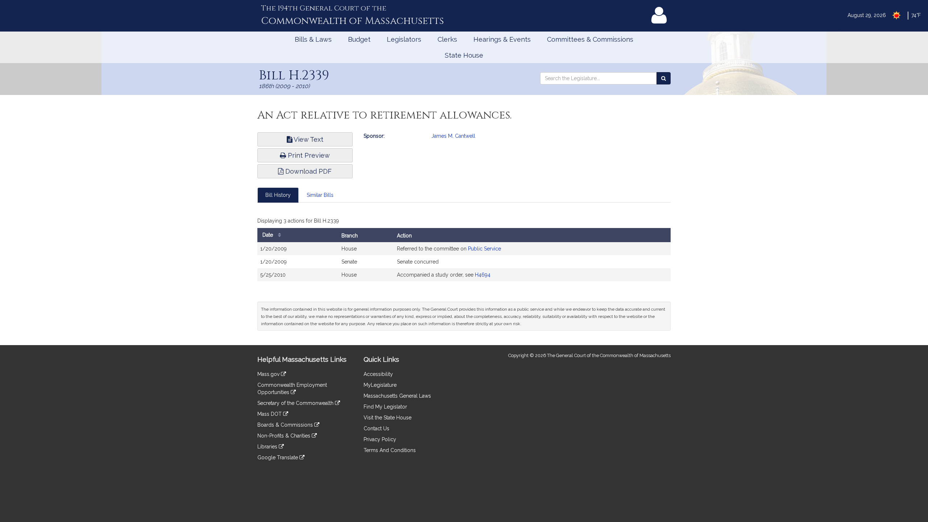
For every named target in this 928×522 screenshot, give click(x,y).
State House (464, 55)
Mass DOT (270, 414)
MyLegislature (380, 385)
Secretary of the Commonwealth (296, 403)
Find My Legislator (385, 407)
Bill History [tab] (278, 195)
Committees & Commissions (590, 39)
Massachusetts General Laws (397, 396)
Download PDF (307, 171)
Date (268, 235)
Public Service (484, 249)
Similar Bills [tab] (320, 195)
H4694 (482, 275)
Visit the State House (387, 417)
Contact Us (376, 428)
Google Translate (278, 457)
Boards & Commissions (285, 425)
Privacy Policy (380, 439)
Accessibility (378, 374)
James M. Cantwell (453, 136)
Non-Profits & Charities (284, 436)
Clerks (447, 39)
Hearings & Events (502, 39)
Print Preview (308, 155)
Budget (359, 39)
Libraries (268, 447)
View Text (307, 139)
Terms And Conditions (390, 450)
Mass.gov (269, 374)
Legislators (404, 39)
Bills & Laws (313, 39)
